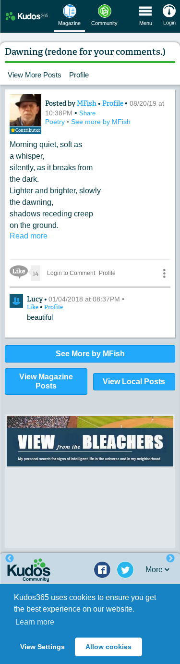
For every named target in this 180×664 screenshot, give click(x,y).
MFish (87, 103)
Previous (9, 559)
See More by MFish (90, 354)
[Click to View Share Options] (164, 273)
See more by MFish (101, 121)
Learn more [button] (34, 622)
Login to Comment (71, 273)
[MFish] (25, 110)
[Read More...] (90, 441)
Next (170, 559)
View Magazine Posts (46, 381)
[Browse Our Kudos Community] (27, 16)
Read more (29, 236)
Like (33, 307)
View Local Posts (134, 381)
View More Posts (34, 75)
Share (87, 113)
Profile (79, 75)
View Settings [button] (42, 647)
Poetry (56, 121)
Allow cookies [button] (108, 647)
